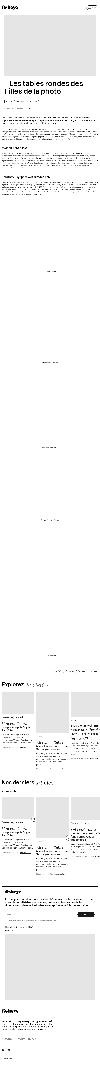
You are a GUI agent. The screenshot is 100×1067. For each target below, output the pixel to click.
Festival (93, 671)
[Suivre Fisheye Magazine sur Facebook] (3, 1050)
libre (17, 123)
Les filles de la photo (79, 118)
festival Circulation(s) (28, 118)
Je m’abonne (86, 914)
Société (8, 101)
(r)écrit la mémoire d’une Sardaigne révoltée (52, 745)
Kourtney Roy (11, 177)
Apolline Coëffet (25, 747)
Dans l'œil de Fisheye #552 (19, 927)
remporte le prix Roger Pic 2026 (16, 726)
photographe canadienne (72, 182)
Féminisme (33, 101)
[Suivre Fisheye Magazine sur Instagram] (8, 1050)
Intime (88, 824)
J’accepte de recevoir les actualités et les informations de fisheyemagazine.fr (32, 920)
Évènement (20, 101)
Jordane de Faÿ (59, 769)
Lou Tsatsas (28, 109)
